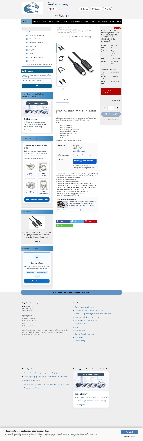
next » (66, 37)
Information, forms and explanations (87, 320)
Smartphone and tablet (36, 42)
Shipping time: (104, 51)
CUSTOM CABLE (76, 21)
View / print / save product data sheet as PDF (83, 161)
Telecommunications (36, 57)
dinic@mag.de (81, 151)
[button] (98, 15)
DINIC (87, 21)
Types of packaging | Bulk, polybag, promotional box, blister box (45, 377)
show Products (30, 32)
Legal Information (81, 324)
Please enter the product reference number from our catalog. (36, 76)
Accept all (129, 432)
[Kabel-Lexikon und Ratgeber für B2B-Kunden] (36, 108)
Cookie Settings (80, 341)
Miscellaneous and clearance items (40, 61)
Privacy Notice (74, 436)
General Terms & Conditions (84, 334)
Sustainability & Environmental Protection (89, 310)
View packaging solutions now (37, 199)
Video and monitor (35, 39)
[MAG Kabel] (33, 8)
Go (37, 86)
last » (72, 37)
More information (129, 436)
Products (25, 29)
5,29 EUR (37, 241)
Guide (51, 21)
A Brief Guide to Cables (37, 103)
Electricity (32, 46)
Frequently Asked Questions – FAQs (87, 317)
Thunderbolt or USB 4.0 (32, 388)
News (112, 21)
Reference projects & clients (84, 307)
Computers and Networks (37, 35)
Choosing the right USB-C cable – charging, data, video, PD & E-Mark (47, 384)
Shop (119, 21)
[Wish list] (102, 15)
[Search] (96, 15)
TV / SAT (31, 50)
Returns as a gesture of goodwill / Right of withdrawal (93, 314)
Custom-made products (32, 380)
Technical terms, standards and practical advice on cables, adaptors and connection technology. (36, 124)
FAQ (44, 21)
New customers (62, 21)
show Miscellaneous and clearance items (39, 64)
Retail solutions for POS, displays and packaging (40, 373)
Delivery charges (80, 330)
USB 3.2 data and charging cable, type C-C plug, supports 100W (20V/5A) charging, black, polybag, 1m (36, 234)
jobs (93, 21)
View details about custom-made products (69, 210)
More (25, 21)
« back (61, 37)
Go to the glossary (29, 130)
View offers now (37, 281)
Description (63, 99)
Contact (36, 21)
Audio (31, 53)
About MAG (102, 21)
